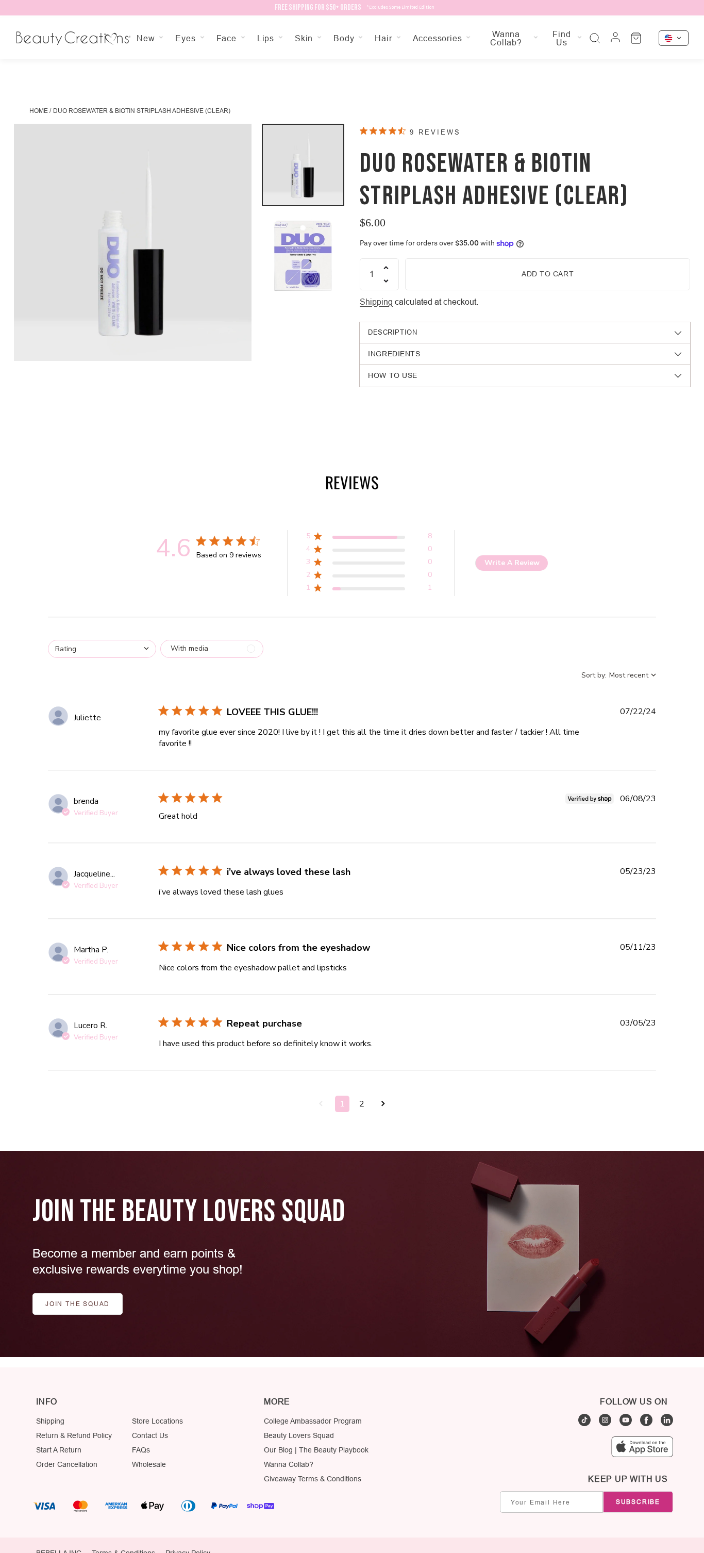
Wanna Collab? (288, 1464)
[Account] (615, 38)
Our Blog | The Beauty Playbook (316, 1450)
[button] (369, 538)
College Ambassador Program (313, 1421)
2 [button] (361, 1104)
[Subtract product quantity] (386, 281)
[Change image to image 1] (303, 165)
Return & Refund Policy (74, 1435)
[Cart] (636, 38)
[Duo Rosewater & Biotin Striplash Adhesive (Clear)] (132, 242)
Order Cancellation (66, 1464)
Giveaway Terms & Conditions (312, 1479)
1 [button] (342, 1104)
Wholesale (149, 1464)
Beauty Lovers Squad (299, 1435)
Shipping (376, 301)
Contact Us (150, 1435)
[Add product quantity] (386, 267)
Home (38, 110)
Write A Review (512, 563)
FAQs (141, 1450)
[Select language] (673, 38)
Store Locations (157, 1421)
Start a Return (58, 1450)
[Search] (595, 38)
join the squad (77, 1304)
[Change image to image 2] (303, 253)
